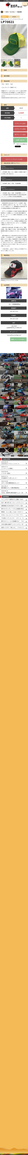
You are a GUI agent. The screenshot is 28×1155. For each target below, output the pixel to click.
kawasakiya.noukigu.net (14, 335)
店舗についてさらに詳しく (18, 339)
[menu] (24, 3)
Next (26, 63)
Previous (2, 63)
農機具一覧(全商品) (10, 12)
